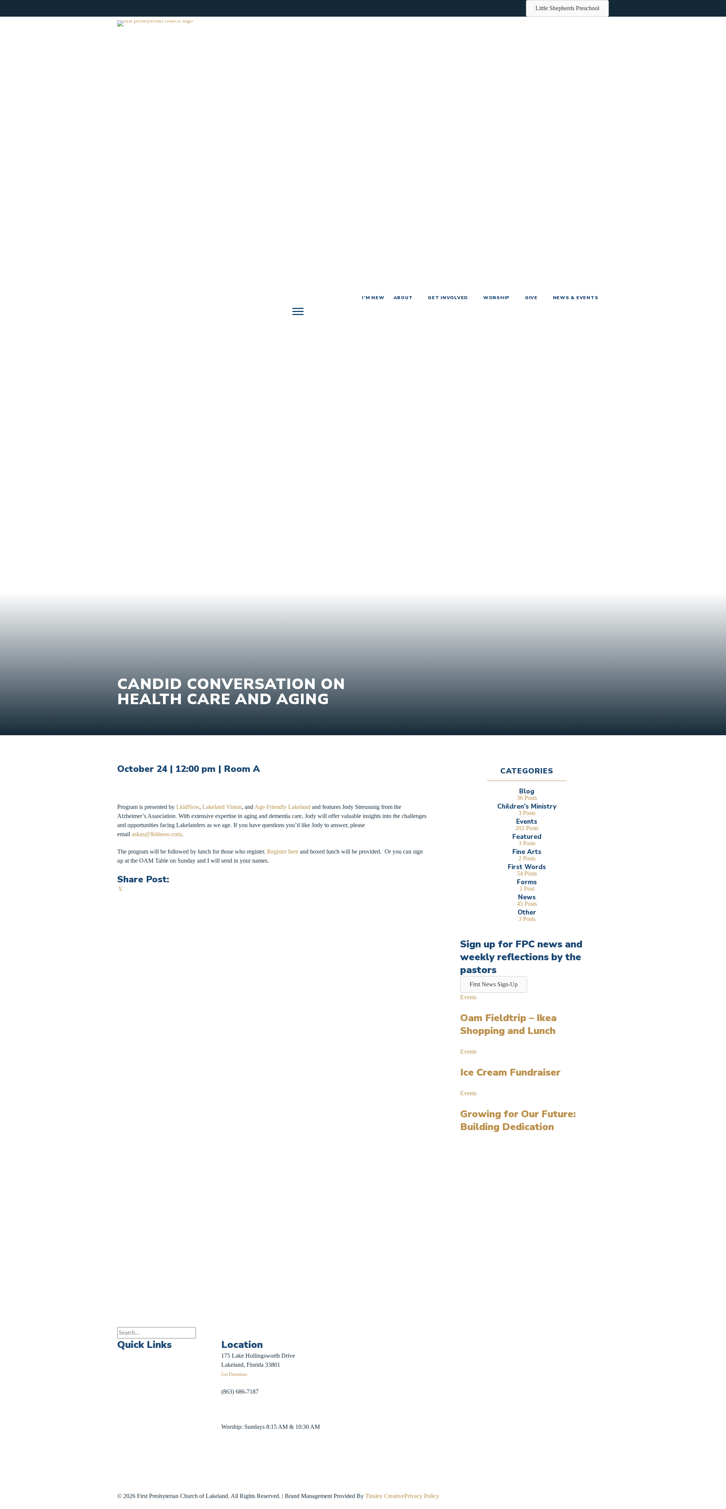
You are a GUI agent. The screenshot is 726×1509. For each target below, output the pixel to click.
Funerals (127, 1425)
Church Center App (195, 1448)
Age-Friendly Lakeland (282, 807)
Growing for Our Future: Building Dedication (518, 1120)
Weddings (129, 1408)
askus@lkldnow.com (157, 834)
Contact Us (130, 1461)
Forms (180, 1430)
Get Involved (448, 298)
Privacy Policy (421, 1496)
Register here (281, 851)
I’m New (373, 298)
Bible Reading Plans (196, 1413)
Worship (496, 298)
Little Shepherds (142, 1484)
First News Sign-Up (144, 1475)
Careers (126, 1443)
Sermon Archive (136, 1390)
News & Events (576, 298)
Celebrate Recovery (196, 1360)
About (403, 298)
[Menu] (298, 311)
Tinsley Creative (384, 1496)
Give (531, 298)
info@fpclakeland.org (247, 1409)
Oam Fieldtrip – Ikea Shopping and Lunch (508, 1024)
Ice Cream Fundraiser (510, 1072)
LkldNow (187, 807)
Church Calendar (137, 1373)
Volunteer (183, 1395)
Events (468, 997)
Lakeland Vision (222, 807)
